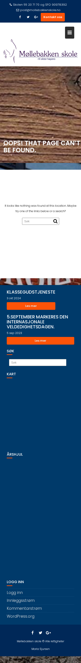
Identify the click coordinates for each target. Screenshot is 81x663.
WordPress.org (20, 616)
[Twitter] (28, 17)
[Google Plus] (36, 17)
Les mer (31, 306)
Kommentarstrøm (24, 608)
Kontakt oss (52, 17)
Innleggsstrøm (21, 600)
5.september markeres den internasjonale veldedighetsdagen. (37, 322)
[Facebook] (20, 17)
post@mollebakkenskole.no (40, 10)
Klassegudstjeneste (31, 292)
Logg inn (15, 592)
